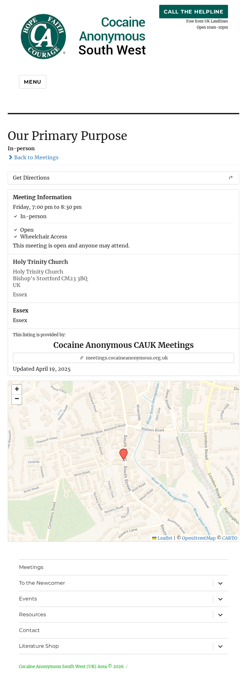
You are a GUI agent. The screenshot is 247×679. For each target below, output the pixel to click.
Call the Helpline (194, 12)
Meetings (31, 567)
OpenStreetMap (199, 538)
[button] (121, 450)
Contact (29, 630)
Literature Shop (39, 646)
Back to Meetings (36, 157)
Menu (32, 82)
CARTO (229, 538)
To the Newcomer (42, 583)
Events (28, 599)
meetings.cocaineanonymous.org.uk (126, 358)
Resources (32, 614)
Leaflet (165, 538)
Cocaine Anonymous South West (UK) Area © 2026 (71, 666)
